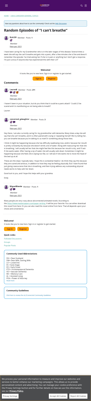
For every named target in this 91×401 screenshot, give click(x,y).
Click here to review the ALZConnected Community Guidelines (28, 295)
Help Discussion (61, 23)
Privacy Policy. (16, 391)
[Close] (87, 378)
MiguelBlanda (16, 186)
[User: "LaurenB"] (6, 90)
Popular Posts (10, 245)
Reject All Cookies (78, 396)
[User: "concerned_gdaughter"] (6, 120)
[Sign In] (86, 6)
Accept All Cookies (58, 396)
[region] (45, 388)
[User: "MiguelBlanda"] (6, 187)
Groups (7, 242)
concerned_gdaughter (19, 119)
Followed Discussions (13, 238)
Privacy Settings (10, 396)
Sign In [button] (38, 78)
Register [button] (51, 78)
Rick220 (13, 37)
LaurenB (13, 89)
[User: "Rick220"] (6, 38)
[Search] (82, 6)
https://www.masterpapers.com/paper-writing (26, 203)
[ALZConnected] (44, 5)
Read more (10, 281)
